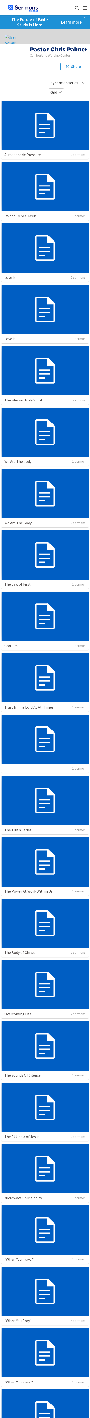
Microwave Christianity (23, 1198)
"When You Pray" (17, 1320)
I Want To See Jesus (20, 216)
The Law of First (17, 584)
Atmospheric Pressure (22, 154)
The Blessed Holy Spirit (23, 400)
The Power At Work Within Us (28, 891)
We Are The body (17, 461)
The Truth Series (17, 829)
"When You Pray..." (18, 1382)
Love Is (10, 277)
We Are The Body (18, 522)
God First (11, 645)
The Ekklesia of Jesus (21, 1136)
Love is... (11, 338)
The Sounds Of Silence (22, 1075)
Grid (53, 92)
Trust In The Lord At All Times (29, 707)
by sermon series (64, 82)
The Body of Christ (19, 952)
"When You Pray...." (19, 1259)
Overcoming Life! (18, 1013)
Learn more (71, 22)
